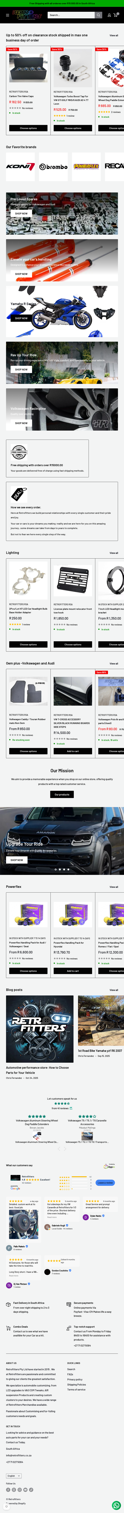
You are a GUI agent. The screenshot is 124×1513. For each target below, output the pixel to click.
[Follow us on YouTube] (25, 1489)
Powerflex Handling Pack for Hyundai (69, 944)
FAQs (70, 1374)
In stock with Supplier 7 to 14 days (27, 938)
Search (71, 1369)
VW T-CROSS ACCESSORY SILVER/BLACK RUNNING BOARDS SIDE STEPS (72, 723)
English (11, 1476)
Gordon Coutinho (60, 1270)
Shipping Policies (76, 1384)
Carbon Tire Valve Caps (21, 96)
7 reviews (56, 1273)
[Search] (98, 15)
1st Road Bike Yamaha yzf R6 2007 (100, 1050)
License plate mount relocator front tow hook (73, 610)
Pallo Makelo (19, 1246)
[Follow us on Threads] (14, 1489)
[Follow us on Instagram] (20, 1489)
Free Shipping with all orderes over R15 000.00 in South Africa (62, 3)
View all (114, 35)
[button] (60, 1149)
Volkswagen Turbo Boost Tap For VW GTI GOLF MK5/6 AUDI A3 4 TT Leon (71, 100)
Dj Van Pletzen (20, 1284)
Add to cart (73, 751)
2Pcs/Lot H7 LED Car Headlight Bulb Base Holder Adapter (28, 610)
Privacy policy (74, 1379)
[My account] (109, 15)
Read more (52, 1217)
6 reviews (18, 1249)
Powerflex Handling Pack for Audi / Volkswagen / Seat (27, 944)
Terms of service (76, 1389)
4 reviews (94, 1219)
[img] (62, 1103)
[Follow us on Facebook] (8, 1489)
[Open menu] (7, 15)
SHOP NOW (17, 859)
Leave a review (105, 1182)
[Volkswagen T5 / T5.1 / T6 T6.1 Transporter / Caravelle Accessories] (36, 1136)
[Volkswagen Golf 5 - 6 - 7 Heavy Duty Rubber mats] (87, 1136)
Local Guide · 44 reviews (62, 1228)
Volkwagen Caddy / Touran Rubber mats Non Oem (27, 721)
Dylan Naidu (95, 1216)
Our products (62, 794)
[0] (115, 15)
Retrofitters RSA (18, 91)
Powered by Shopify (16, 1503)
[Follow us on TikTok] (31, 1489)
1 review (17, 1287)
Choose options (28, 128)
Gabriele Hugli (58, 1225)
